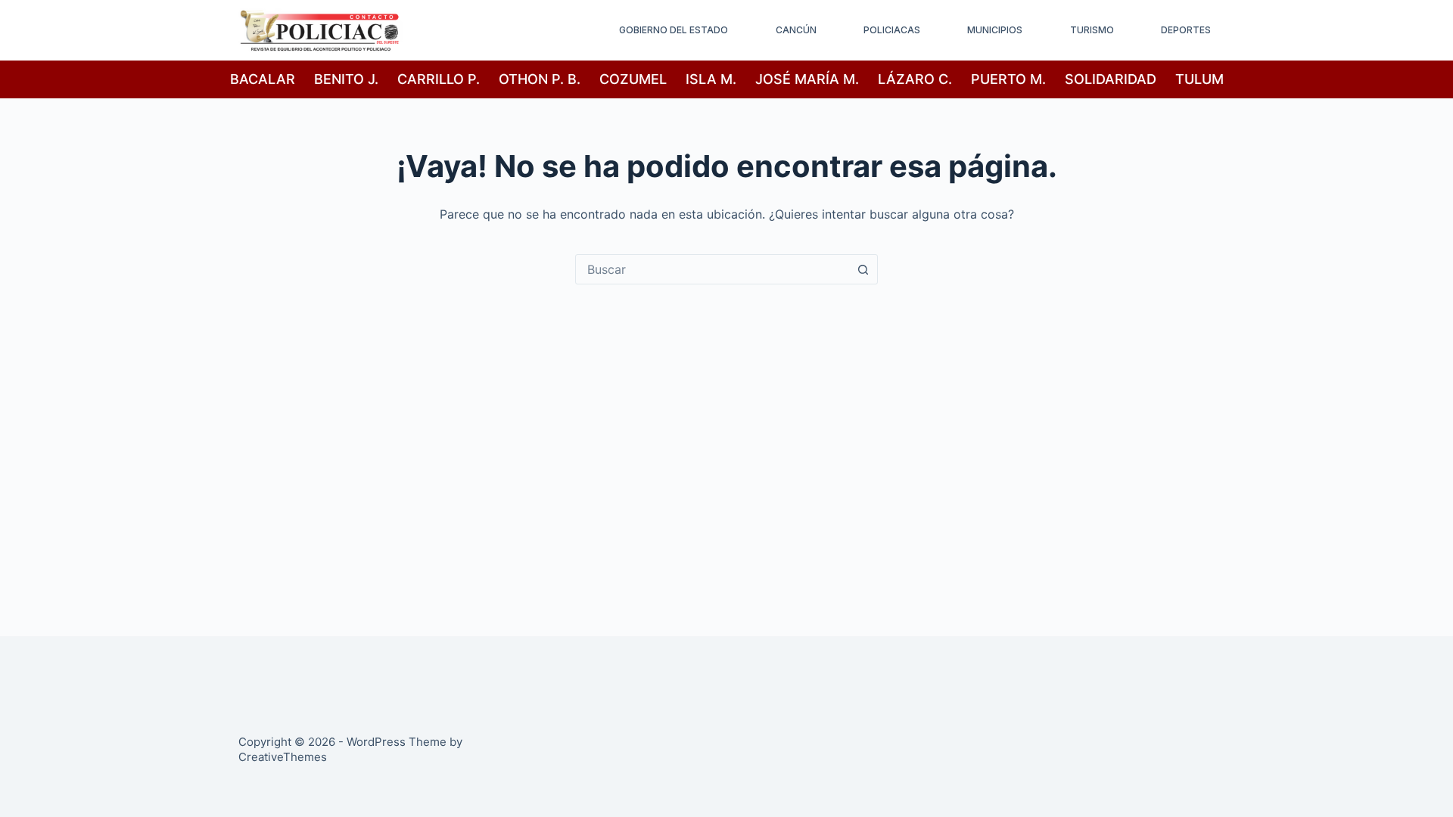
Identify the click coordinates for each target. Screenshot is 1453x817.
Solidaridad (1110, 79)
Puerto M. (1008, 79)
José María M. (807, 79)
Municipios (994, 30)
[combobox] (712, 269)
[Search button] (862, 269)
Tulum (1199, 79)
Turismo (1092, 30)
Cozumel (633, 79)
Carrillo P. (438, 79)
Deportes (1186, 30)
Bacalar (262, 79)
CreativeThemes (282, 757)
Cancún (796, 30)
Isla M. (711, 79)
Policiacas (891, 30)
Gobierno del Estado (673, 30)
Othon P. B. (539, 79)
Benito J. (346, 79)
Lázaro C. (915, 79)
